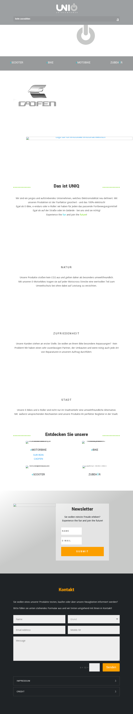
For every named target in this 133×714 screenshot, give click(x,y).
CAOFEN (38, 458)
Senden (111, 667)
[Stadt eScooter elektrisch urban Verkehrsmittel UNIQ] (34, 505)
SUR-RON (38, 454)
